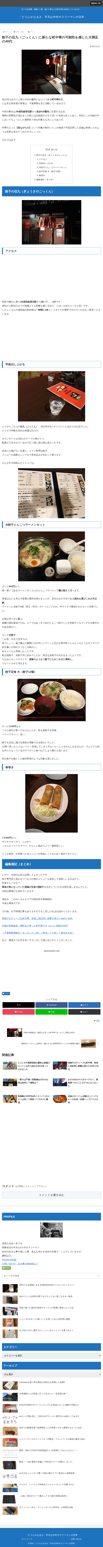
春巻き (42, 175)
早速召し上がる (46, 163)
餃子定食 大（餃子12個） (50, 171)
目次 (48, 149)
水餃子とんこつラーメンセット (53, 167)
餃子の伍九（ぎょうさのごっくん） (52, 155)
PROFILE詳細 (9, 1260)
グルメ (7, 993)
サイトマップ (26, 1539)
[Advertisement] (51, 970)
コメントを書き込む (51, 1194)
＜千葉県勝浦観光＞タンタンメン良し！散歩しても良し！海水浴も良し (38, 933)
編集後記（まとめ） (45, 179)
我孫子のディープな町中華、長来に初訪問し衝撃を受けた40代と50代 (37, 918)
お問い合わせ (76, 1539)
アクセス (43, 159)
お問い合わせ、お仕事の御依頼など (20, 1264)
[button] (84, 1012)
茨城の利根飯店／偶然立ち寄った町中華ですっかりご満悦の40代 (35, 925)
